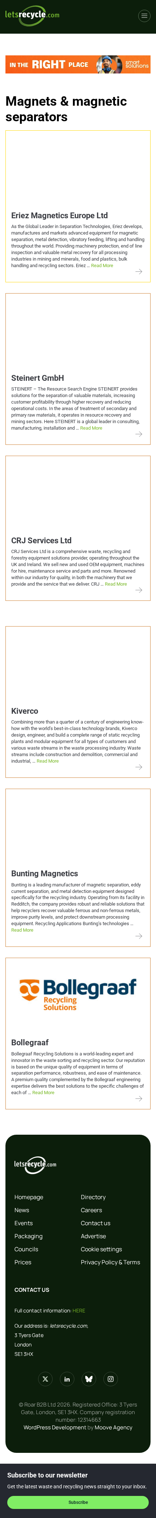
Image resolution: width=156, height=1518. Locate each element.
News (22, 1210)
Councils (26, 1249)
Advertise (93, 1236)
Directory (93, 1197)
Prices (23, 1262)
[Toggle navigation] (144, 16)
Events (24, 1223)
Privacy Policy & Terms (110, 1262)
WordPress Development (55, 1427)
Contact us (95, 1223)
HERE (79, 1310)
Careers (91, 1210)
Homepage (29, 1197)
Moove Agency (113, 1427)
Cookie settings (101, 1249)
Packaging (28, 1236)
